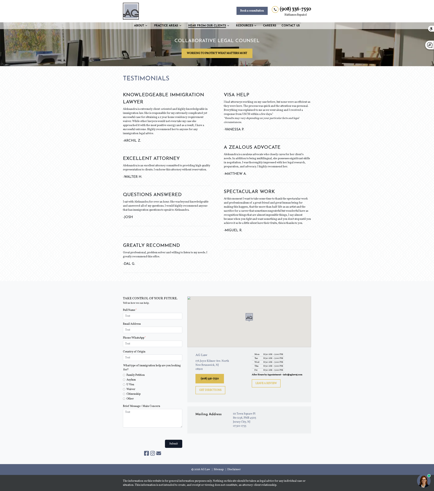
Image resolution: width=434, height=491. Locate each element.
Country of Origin (134, 352)
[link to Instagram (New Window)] (152, 453)
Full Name (129, 310)
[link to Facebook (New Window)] (146, 453)
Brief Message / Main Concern (141, 406)
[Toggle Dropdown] (147, 26)
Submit (173, 444)
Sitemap (219, 469)
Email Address (132, 324)
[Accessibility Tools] (431, 29)
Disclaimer (234, 469)
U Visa (130, 384)
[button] (249, 317)
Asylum (131, 380)
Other (130, 399)
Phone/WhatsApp (133, 338)
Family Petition (135, 375)
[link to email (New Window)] (158, 453)
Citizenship (133, 394)
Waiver (130, 389)
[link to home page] (131, 11)
